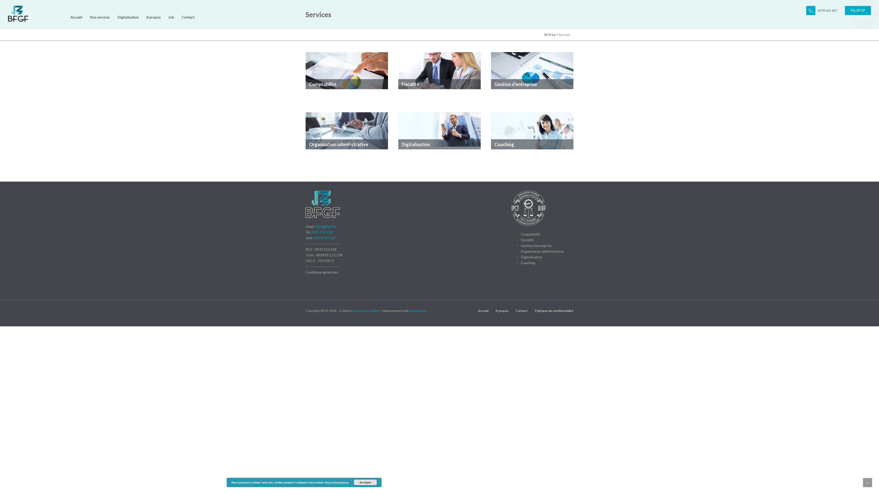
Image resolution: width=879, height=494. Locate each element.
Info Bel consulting (365, 311)
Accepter (365, 482)
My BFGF (858, 10)
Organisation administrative (542, 251)
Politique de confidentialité (554, 311)
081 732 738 (322, 232)
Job (171, 17)
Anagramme (418, 311)
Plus (309, 96)
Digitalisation (128, 17)
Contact (188, 17)
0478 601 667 (325, 238)
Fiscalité (527, 240)
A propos (153, 17)
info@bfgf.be (326, 226)
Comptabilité (530, 234)
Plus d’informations (337, 482)
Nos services (100, 17)
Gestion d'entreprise (536, 246)
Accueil (76, 17)
